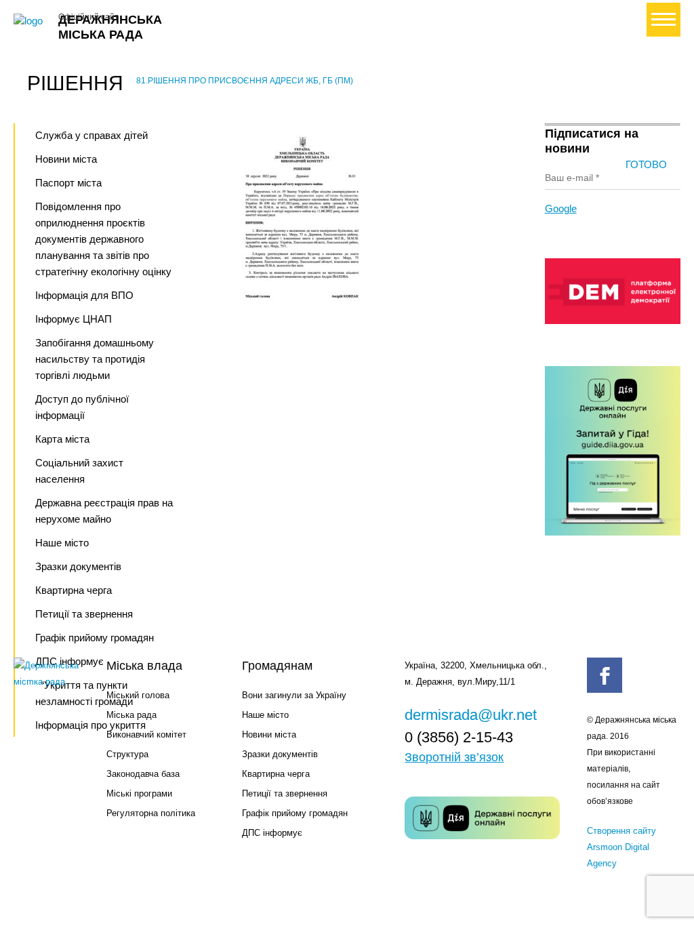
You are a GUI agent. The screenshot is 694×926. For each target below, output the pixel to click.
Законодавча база (143, 774)
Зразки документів (78, 566)
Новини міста (66, 159)
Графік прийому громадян (295, 813)
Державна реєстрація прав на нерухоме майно (104, 511)
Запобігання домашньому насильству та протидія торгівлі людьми (94, 359)
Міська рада (131, 715)
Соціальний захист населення (79, 471)
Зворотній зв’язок (454, 757)
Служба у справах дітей (91, 135)
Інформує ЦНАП (73, 319)
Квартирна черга (73, 590)
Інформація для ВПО (84, 295)
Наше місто (62, 542)
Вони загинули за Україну (294, 695)
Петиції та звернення (84, 614)
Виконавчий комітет (146, 734)
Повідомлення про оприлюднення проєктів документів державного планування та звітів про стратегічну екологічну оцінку (103, 239)
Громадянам (277, 665)
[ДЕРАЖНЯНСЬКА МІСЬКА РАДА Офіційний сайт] (30, 21)
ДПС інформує (272, 833)
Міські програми (139, 793)
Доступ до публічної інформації (82, 407)
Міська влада (144, 665)
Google (561, 208)
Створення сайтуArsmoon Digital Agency (621, 847)
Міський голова (137, 695)
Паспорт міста (68, 182)
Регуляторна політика (150, 813)
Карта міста (62, 439)
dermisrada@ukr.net (471, 714)
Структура (127, 754)
